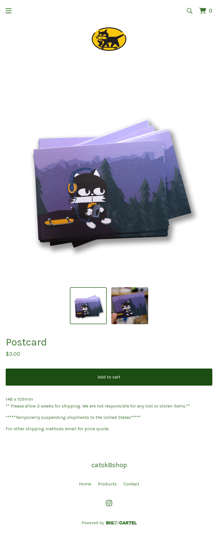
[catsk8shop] (109, 39)
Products (107, 484)
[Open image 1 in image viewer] (109, 179)
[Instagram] (109, 503)
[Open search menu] (190, 11)
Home (85, 484)
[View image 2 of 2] (129, 305)
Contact (131, 484)
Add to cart (109, 377)
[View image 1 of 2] (88, 305)
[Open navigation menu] (8, 11)
